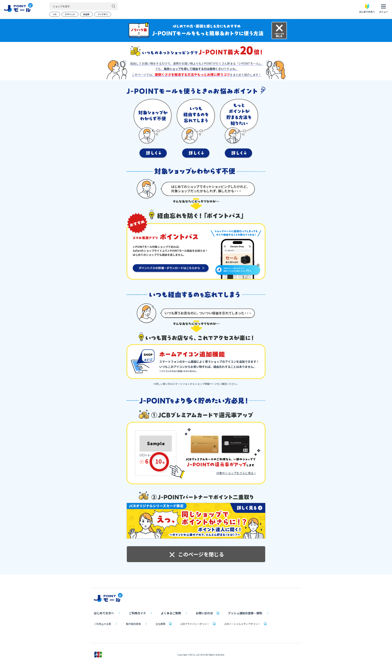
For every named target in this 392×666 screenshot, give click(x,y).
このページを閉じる (196, 554)
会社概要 (160, 624)
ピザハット (70, 14)
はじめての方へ (104, 613)
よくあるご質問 (171, 613)
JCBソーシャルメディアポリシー (242, 624)
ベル (55, 14)
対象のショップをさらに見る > (236, 473)
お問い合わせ (204, 613)
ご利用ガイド (137, 613)
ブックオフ (103, 14)
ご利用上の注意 (102, 624)
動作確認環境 (133, 624)
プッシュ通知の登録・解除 (245, 613)
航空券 (86, 14)
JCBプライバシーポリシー (194, 624)
